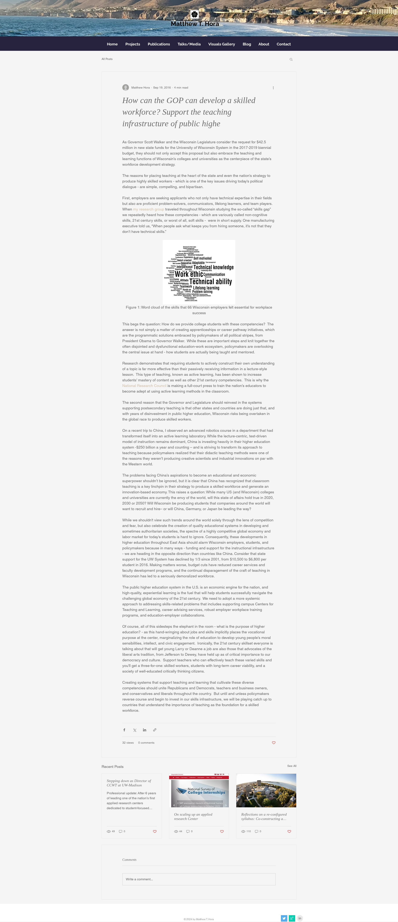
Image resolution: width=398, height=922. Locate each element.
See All (291, 766)
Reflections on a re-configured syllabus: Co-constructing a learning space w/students (264, 816)
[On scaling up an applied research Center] (199, 790)
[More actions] (273, 87)
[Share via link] (155, 730)
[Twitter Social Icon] (284, 918)
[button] (291, 59)
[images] (292, 918)
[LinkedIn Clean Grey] (300, 918)
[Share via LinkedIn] (145, 730)
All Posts (107, 59)
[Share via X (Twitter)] (134, 730)
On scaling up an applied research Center (193, 816)
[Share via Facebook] (124, 730)
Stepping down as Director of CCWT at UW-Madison (129, 783)
